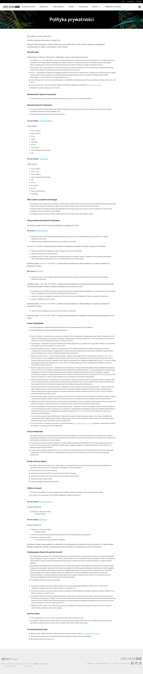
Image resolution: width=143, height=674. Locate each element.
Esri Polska (131, 1)
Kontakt (139, 1)
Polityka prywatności (103, 663)
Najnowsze (44, 6)
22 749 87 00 (28, 663)
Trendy (71, 6)
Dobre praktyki (58, 6)
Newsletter (90, 663)
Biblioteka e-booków (113, 6)
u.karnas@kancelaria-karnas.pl (83, 423)
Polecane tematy (28, 6)
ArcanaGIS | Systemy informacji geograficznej (11, 7)
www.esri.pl (44, 159)
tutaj (68, 77)
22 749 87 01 (28, 666)
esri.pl (88, 85)
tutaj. (53, 639)
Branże (95, 6)
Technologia (83, 6)
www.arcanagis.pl (96, 85)
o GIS (122, 1)
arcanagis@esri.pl (42, 663)
